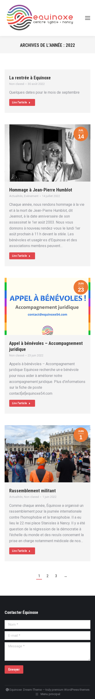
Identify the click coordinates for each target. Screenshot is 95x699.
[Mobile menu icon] (87, 18)
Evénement (31, 196)
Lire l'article (19, 102)
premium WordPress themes (70, 689)
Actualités (16, 196)
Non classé (16, 84)
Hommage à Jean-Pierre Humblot (40, 190)
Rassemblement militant (32, 490)
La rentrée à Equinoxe (30, 78)
